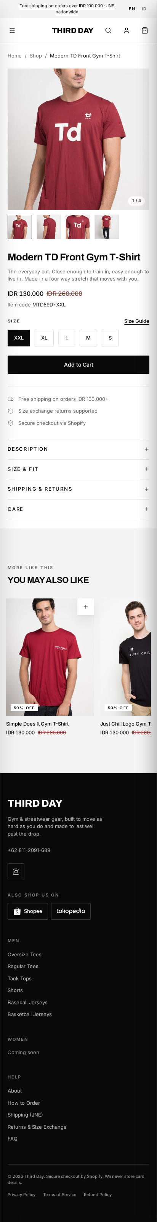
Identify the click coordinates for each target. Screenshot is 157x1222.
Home (15, 56)
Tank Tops (20, 978)
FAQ (13, 1139)
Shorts (15, 990)
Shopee (33, 911)
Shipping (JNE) (25, 1115)
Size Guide (136, 321)
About (15, 1091)
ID (144, 8)
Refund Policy (98, 1194)
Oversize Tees (25, 954)
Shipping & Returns (40, 489)
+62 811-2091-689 (29, 850)
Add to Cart (78, 364)
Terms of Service (59, 1194)
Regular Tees (23, 966)
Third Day (73, 30)
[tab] (20, 227)
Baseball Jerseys (28, 1002)
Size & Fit (23, 469)
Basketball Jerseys (30, 1014)
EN (132, 8)
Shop (36, 56)
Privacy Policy (21, 1194)
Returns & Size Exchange (37, 1127)
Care (16, 509)
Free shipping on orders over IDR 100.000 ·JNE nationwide (66, 8)
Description (28, 449)
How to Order (24, 1103)
